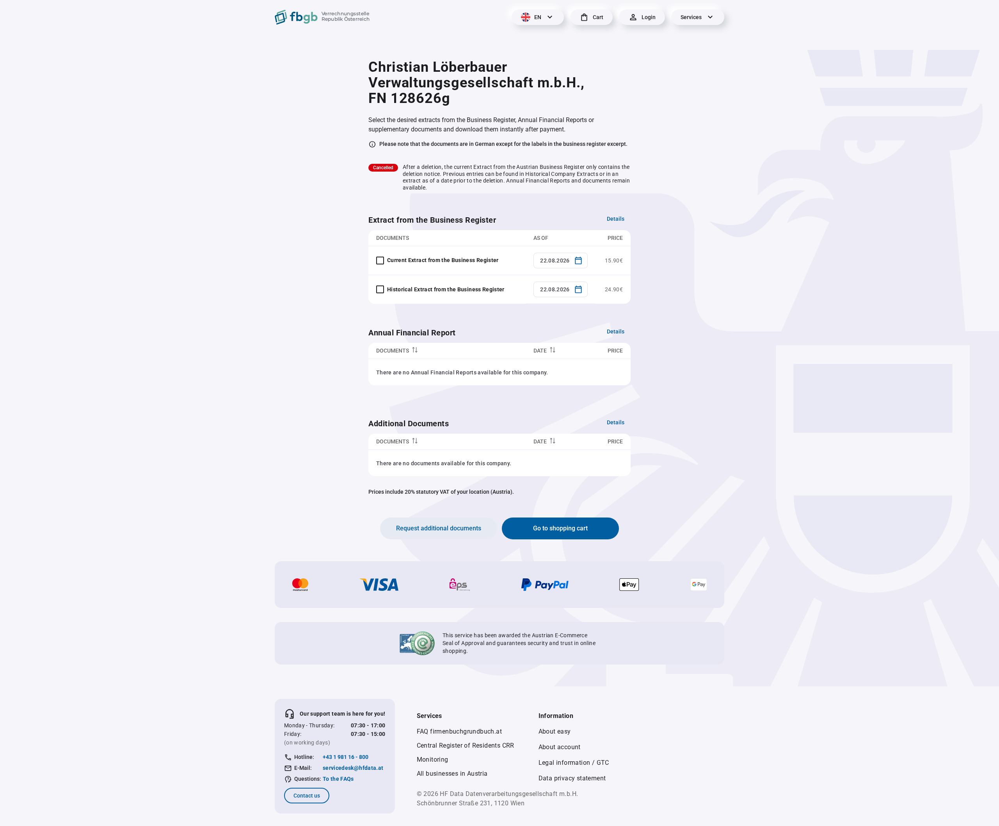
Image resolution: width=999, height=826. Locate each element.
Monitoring (432, 759)
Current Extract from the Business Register (443, 260)
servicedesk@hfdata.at (353, 768)
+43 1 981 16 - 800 (345, 757)
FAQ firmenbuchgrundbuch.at (459, 731)
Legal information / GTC (574, 762)
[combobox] (560, 260)
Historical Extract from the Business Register (446, 289)
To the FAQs (338, 779)
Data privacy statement (572, 778)
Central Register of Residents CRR (465, 745)
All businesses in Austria (452, 773)
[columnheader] (447, 351)
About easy (555, 731)
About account (560, 747)
